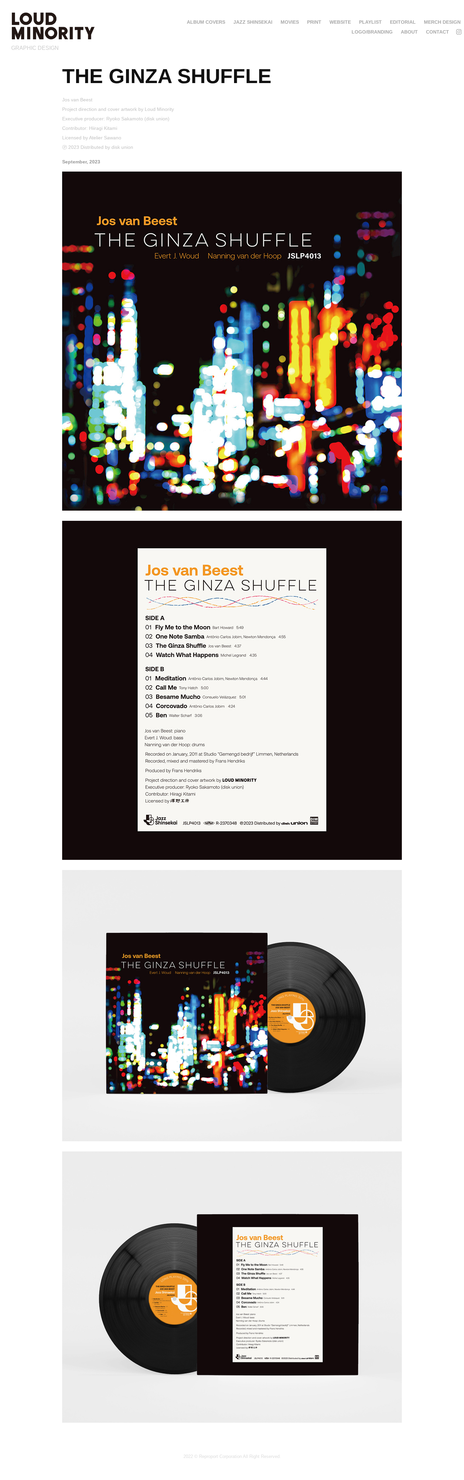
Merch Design (442, 22)
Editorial (403, 22)
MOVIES (290, 22)
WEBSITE (340, 22)
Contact (437, 32)
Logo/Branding (372, 32)
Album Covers (206, 22)
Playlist (370, 22)
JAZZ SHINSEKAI (252, 22)
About (409, 32)
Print (314, 22)
